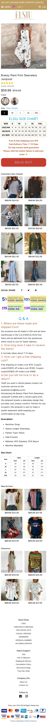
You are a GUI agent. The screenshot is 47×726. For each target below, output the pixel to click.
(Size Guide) (12, 108)
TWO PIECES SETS (23, 630)
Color (3, 95)
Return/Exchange (23, 668)
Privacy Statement (17, 721)
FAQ (23, 654)
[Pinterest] (36, 290)
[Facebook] (21, 290)
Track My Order (23, 671)
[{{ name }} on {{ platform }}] (20, 697)
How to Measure (23, 658)
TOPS (23, 623)
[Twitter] (28, 290)
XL (28, 113)
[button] (7, 83)
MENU (7, 7)
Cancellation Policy (23, 664)
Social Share (8, 290)
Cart (44, 7)
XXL (36, 113)
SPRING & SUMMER (24, 640)
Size (9, 108)
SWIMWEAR (23, 637)
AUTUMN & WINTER (23, 643)
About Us (23, 682)
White (5, 98)
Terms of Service (31, 721)
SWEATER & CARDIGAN (23, 627)
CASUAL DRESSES (23, 634)
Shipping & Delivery (23, 661)
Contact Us (23, 685)
